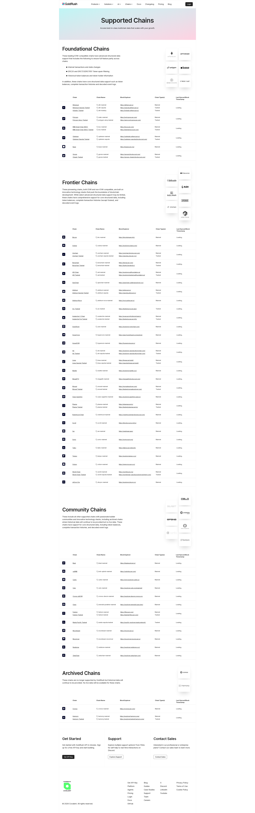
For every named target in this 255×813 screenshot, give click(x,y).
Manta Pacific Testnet (80, 622)
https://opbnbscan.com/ (128, 571)
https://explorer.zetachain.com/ (130, 655)
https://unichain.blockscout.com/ (129, 253)
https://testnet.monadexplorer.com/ (130, 389)
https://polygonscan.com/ (128, 117)
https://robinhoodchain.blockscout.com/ (132, 415)
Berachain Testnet (78, 265)
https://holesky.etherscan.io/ (129, 110)
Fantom (75, 612)
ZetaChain (76, 655)
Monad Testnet (77, 389)
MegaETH (75, 379)
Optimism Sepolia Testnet (81, 139)
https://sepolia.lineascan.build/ (129, 363)
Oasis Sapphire (77, 397)
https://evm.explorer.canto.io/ (129, 580)
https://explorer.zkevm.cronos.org (131, 596)
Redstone (76, 647)
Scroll (74, 423)
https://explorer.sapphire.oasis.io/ (130, 397)
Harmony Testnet (78, 719)
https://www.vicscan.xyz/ (127, 464)
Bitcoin (74, 237)
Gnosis (75, 154)
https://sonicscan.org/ (126, 439)
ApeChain (75, 283)
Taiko (74, 448)
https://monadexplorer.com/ (128, 386)
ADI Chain (75, 272)
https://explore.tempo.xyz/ (127, 456)
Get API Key (68, 757)
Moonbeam (76, 631)
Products (94, 4)
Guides (147, 786)
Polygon (75, 117)
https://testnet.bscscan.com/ (129, 130)
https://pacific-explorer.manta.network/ (133, 622)
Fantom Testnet (78, 615)
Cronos (75, 709)
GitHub (130, 804)
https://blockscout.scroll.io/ (127, 423)
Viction (74, 464)
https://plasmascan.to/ (126, 404)
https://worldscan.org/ (126, 472)
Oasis (74, 604)
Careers (147, 800)
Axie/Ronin (75, 327)
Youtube (163, 793)
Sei (73, 431)
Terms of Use (182, 786)
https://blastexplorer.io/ (127, 563)
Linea (74, 360)
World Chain (76, 472)
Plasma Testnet (77, 407)
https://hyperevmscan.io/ (127, 343)
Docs (139, 4)
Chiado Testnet (78, 157)
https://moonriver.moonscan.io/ (130, 639)
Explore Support (116, 757)
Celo (74, 588)
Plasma (74, 404)
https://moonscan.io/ (127, 631)
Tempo (74, 456)
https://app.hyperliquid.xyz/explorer (130, 335)
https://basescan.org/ (127, 147)
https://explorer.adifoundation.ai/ (129, 272)
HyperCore (76, 335)
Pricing (161, 4)
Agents (130, 790)
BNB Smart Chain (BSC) (80, 127)
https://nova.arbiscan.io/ (126, 300)
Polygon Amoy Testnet (80, 120)
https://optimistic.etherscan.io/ (130, 136)
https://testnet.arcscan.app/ (128, 309)
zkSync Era (76, 482)
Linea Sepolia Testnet (79, 363)
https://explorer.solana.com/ (128, 245)
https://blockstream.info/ (127, 237)
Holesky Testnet (78, 110)
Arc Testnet (76, 309)
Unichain (75, 253)
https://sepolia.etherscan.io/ (129, 108)
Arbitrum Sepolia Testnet (80, 293)
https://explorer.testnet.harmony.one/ (132, 719)
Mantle (74, 371)
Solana (74, 245)
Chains (128, 4)
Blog (170, 4)
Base (74, 147)
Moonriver (76, 639)
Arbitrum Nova (77, 300)
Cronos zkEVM (77, 596)
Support (147, 793)
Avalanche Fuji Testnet (79, 319)
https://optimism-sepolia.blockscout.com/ (133, 139)
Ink (73, 351)
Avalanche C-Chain (78, 316)
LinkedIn (163, 790)
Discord (163, 786)
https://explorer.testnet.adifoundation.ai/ (132, 275)
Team (146, 797)
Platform (131, 786)
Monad (74, 386)
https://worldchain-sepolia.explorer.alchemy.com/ (135, 475)
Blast (74, 563)
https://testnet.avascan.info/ (128, 319)
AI (118, 4)
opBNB (75, 571)
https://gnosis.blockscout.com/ (130, 154)
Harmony (75, 716)
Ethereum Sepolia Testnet (81, 108)
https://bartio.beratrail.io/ (127, 265)
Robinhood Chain (78, 415)
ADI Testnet (76, 275)
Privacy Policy (182, 783)
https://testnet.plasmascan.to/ (128, 407)
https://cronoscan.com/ (127, 709)
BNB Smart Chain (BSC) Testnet (83, 130)
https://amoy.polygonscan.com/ (130, 120)
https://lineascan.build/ (126, 360)
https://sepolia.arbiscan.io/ (127, 293)
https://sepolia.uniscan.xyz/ (128, 256)
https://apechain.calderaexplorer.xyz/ (131, 283)
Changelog (149, 4)
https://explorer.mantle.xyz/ (128, 371)
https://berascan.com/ (126, 263)
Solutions (108, 4)
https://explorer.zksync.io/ (127, 482)
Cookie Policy (182, 790)
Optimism (76, 136)
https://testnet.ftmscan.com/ (129, 615)
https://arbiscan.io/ (125, 290)
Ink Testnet (76, 353)
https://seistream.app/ (126, 431)
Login (189, 4)
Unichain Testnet (77, 256)
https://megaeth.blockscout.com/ (129, 379)
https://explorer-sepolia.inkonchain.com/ (132, 351)
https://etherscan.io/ (126, 105)
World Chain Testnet (79, 475)
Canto (75, 580)
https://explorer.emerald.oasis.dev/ (131, 604)
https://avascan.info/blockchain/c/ (130, 316)
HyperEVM (75, 343)
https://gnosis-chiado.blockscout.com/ (132, 157)
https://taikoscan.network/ (127, 448)
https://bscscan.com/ (127, 127)
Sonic (74, 439)
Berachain (75, 263)
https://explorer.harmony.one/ (129, 716)
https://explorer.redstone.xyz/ (130, 647)
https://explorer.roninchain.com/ (129, 327)
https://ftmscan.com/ (126, 612)
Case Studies (149, 790)
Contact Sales (160, 757)
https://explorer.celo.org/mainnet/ (131, 588)
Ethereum (76, 105)
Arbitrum (75, 290)
